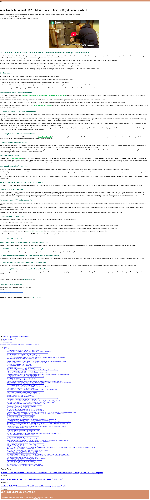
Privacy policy (36, 498)
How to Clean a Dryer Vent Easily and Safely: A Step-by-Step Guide (24, 464)
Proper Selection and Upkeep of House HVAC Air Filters (21, 371)
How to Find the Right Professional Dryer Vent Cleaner (20, 368)
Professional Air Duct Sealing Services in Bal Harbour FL (21, 461)
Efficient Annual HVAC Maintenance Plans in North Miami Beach (23, 430)
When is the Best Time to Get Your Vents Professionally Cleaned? (23, 436)
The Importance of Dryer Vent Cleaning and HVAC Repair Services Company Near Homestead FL (31, 419)
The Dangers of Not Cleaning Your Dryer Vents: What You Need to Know (25, 355)
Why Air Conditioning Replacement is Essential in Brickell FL (22, 392)
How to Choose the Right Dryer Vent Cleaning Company (21, 354)
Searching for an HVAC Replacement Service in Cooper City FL (23, 360)
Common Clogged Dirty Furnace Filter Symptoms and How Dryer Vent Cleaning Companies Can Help (32, 398)
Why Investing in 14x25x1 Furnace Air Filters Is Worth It (21, 448)
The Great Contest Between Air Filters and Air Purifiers (20, 434)
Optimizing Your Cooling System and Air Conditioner (20, 395)
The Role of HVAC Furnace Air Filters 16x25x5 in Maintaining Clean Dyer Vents (27, 372)
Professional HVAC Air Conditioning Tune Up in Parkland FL (22, 453)
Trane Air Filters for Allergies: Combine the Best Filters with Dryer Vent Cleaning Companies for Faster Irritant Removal (36, 357)
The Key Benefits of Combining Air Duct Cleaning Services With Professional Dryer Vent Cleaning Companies (34, 381)
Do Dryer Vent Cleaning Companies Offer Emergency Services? (23, 375)
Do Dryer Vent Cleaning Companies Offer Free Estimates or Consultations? (25, 410)
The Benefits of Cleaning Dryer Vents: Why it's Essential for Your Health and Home (27, 363)
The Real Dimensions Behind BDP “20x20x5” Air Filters (21, 415)
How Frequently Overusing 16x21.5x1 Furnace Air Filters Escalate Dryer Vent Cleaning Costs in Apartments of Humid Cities (38, 454)
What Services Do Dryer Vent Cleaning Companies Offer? (21, 444)
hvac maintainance (7, 342)
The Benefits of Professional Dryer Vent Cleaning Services (21, 399)
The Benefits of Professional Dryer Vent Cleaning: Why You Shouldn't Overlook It (27, 353)
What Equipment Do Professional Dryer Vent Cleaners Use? (22, 438)
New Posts (6, 348)
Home (5, 347)
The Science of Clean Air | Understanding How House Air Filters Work (24, 451)
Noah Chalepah (4, 16)
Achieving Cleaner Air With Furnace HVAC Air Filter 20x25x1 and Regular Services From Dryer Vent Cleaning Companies (37, 440)
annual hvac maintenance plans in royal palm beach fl (16, 336)
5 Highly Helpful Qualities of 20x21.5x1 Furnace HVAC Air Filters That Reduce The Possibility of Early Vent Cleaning (36, 361)
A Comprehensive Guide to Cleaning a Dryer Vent (19, 365)
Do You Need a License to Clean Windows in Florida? (20, 416)
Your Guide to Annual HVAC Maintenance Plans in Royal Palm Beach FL (25, 443)
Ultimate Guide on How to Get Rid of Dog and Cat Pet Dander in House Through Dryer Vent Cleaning (32, 370)
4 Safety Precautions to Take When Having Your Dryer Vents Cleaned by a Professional (28, 420)
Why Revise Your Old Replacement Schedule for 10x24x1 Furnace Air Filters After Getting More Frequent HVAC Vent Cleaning (39, 382)
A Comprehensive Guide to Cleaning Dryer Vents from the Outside (23, 462)
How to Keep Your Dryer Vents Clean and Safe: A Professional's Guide (24, 405)
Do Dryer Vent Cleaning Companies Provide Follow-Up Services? (23, 429)
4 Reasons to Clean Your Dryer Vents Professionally (20, 431)
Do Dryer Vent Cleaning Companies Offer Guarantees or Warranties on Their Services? (28, 441)
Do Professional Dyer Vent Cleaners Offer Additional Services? (22, 408)
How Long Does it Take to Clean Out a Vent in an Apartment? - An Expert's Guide (27, 450)
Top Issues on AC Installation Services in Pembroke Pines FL (22, 385)
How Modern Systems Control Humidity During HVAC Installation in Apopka (26, 458)
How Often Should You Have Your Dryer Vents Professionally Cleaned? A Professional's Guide (30, 402)
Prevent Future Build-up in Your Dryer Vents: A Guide (20, 396)
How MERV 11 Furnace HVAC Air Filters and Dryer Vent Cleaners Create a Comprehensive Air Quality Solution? (35, 413)
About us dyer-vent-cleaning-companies (43, 497)
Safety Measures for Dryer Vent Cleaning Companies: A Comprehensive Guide (26, 446)
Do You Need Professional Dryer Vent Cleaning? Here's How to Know (24, 424)
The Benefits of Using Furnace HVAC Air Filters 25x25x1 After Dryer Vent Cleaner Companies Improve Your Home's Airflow (38, 455)
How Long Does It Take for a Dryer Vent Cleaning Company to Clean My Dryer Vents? (29, 351)
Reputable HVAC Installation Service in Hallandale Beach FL (22, 358)
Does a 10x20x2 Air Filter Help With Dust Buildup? (20, 417)
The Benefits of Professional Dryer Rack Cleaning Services (21, 406)
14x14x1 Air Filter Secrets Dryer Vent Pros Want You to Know (22, 457)
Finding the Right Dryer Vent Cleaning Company (19, 364)
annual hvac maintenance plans (10, 337)
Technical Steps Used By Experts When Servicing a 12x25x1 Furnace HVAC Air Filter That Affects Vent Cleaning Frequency (38, 374)
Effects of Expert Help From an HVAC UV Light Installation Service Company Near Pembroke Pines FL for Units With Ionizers (39, 422)
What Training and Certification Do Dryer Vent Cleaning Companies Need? (25, 377)
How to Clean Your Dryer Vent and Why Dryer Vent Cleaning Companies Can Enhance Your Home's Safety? (34, 433)
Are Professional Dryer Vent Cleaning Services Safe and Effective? (23, 393)
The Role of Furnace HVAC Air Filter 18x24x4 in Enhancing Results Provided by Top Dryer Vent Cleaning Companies (36, 426)
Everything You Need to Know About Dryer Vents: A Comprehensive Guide (26, 403)
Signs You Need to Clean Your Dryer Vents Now (19, 427)
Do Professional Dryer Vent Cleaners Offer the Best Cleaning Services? (24, 460)
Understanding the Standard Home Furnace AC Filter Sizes (21, 379)
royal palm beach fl (7, 339)
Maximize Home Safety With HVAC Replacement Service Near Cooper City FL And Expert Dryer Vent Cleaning (35, 401)
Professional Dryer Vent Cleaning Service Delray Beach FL (21, 388)
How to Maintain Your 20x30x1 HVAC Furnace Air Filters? (22, 378)
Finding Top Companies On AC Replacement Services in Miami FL (23, 350)
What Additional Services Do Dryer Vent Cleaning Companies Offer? (24, 367)
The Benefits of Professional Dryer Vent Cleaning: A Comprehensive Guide (25, 384)
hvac (4, 340)
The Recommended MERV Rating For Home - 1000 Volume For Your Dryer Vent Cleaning (29, 386)
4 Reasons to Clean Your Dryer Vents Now (17, 437)
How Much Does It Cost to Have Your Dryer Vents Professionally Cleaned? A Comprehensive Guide (32, 389)
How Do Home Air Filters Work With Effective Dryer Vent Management (25, 409)
